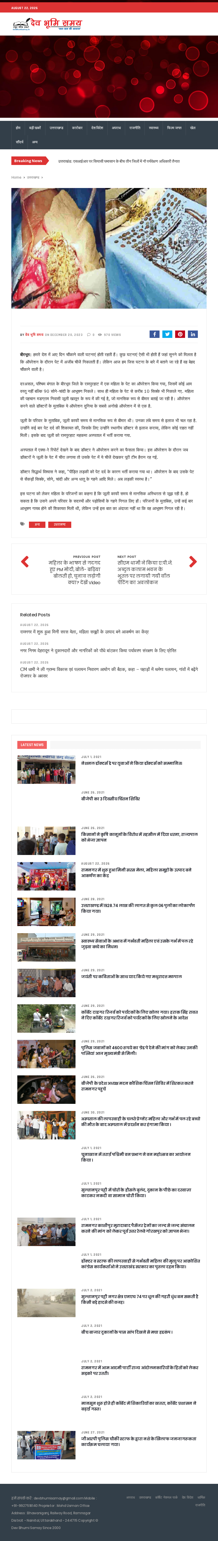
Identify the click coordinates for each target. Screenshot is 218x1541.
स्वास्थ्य (153, 128)
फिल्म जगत (174, 128)
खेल (193, 128)
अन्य (35, 142)
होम (18, 128)
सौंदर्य (19, 142)
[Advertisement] (109, 78)
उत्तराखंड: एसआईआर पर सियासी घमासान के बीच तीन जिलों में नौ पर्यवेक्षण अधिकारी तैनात (119, 161)
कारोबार (77, 128)
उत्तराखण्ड (56, 128)
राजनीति (134, 128)
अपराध (116, 128)
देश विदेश (97, 128)
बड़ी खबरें (35, 128)
